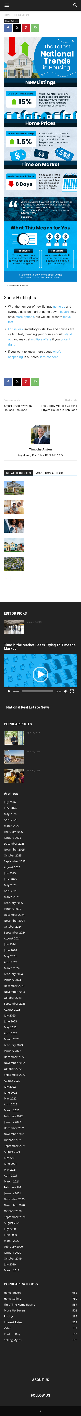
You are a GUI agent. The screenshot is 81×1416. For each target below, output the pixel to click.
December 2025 (14, 843)
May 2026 (10, 814)
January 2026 (12, 837)
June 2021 (10, 1163)
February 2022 (13, 1116)
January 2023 (12, 1051)
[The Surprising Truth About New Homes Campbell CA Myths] (14, 738)
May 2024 (10, 956)
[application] (40, 674)
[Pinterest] (26, 28)
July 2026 (10, 802)
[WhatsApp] (35, 28)
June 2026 (10, 808)
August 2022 (12, 1080)
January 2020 (12, 1252)
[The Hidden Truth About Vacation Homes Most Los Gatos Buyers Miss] (14, 757)
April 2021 (10, 1175)
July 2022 (10, 1086)
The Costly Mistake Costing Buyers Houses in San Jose (59, 408)
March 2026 (11, 826)
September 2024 (15, 932)
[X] (17, 28)
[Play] (9, 691)
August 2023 (12, 1009)
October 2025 (13, 855)
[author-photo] (40, 444)
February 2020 (13, 1246)
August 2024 (12, 938)
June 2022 (10, 1092)
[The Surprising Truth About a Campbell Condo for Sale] (14, 545)
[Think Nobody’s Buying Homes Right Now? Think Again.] (14, 488)
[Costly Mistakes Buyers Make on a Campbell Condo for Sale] (14, 627)
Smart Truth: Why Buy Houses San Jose (18, 408)
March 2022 (11, 1110)
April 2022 (10, 1104)
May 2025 (10, 885)
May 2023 (10, 1027)
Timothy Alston (40, 449)
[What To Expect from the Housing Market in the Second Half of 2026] (14, 526)
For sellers (15, 329)
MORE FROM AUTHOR (49, 473)
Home (7, 14)
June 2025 (10, 879)
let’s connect (49, 357)
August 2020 (12, 1223)
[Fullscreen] (72, 691)
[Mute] (66, 691)
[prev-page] (6, 578)
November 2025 (14, 849)
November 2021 (14, 1134)
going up (59, 306)
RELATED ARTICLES (18, 473)
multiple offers (41, 339)
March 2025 (11, 897)
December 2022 (14, 1057)
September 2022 (15, 1075)
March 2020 (11, 1241)
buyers (65, 312)
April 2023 (10, 1033)
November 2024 (14, 920)
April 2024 (10, 962)
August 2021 (12, 1152)
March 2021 (11, 1181)
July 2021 (10, 1158)
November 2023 (14, 992)
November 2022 (14, 1063)
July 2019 (10, 1264)
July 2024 (10, 944)
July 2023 (10, 1015)
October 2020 (13, 1211)
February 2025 (13, 903)
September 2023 (15, 1003)
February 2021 (13, 1187)
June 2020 (10, 1235)
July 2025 (10, 873)
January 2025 (12, 909)
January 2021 (12, 1193)
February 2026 (13, 832)
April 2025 (10, 891)
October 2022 (13, 1069)
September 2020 (15, 1217)
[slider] (37, 691)
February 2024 (13, 974)
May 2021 (10, 1169)
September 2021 (15, 1146)
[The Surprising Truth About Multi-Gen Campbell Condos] (14, 776)
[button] (6, 5)
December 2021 (14, 1128)
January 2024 (12, 980)
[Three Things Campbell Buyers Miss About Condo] (14, 564)
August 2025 (12, 867)
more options (25, 317)
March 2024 (11, 968)
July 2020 (10, 1229)
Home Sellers (21, 14)
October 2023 (13, 998)
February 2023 (13, 1045)
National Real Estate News (28, 707)
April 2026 (10, 820)
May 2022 (10, 1098)
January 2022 (12, 1122)
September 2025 (15, 861)
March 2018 (11, 1270)
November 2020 (14, 1205)
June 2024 (10, 950)
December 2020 (14, 1199)
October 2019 (13, 1258)
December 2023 (14, 986)
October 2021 (13, 1140)
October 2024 (13, 926)
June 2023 (10, 1021)
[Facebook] (8, 28)
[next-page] (12, 578)
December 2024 (14, 915)
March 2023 (11, 1039)
